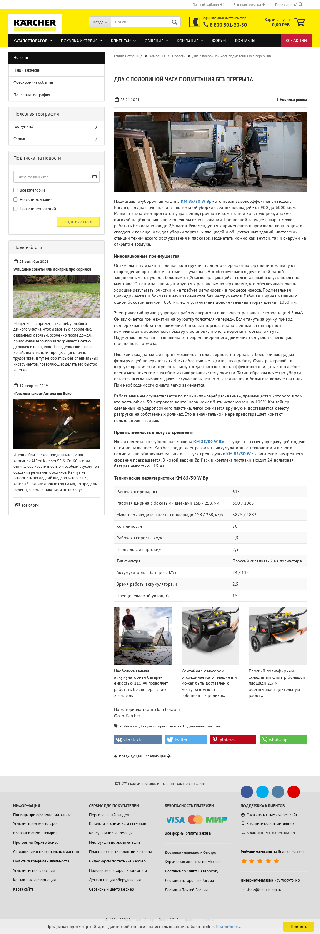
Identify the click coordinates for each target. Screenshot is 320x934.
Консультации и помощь (110, 833)
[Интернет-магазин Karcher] (35, 31)
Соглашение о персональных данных (46, 851)
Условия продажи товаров (35, 823)
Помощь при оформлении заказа (42, 814)
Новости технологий (37, 209)
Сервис (19, 139)
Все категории (32, 190)
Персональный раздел (109, 814)
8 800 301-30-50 (228, 25)
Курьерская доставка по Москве (193, 861)
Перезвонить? (286, 4)
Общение (154, 40)
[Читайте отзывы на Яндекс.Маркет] (261, 861)
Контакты (245, 40)
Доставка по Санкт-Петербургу (191, 871)
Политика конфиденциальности (41, 861)
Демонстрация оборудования (115, 879)
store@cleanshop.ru (264, 889)
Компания (187, 40)
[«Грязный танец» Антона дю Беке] (56, 424)
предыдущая (130, 756)
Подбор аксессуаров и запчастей (118, 870)
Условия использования (34, 870)
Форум (219, 40)
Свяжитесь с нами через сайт (272, 814)
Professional (129, 726)
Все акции (296, 40)
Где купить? (23, 126)
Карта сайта (23, 889)
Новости (20, 57)
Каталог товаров (30, 40)
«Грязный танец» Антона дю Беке (42, 393)
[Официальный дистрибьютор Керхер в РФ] (194, 21)
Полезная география (31, 94)
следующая (156, 756)
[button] (138, 739)
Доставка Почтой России (186, 889)
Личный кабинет (206, 4)
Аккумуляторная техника (161, 726)
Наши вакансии (26, 70)
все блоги (30, 505)
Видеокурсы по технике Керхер (117, 861)
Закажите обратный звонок (270, 823)
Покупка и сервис (79, 40)
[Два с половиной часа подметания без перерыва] (210, 152)
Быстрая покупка (247, 4)
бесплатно (271, 833)
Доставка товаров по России (189, 880)
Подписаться (78, 221)
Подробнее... (228, 926)
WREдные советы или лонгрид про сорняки (52, 269)
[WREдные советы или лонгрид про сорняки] (56, 296)
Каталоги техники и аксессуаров (117, 823)
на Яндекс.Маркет (272, 851)
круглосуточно (270, 880)
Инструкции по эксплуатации (114, 842)
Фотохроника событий (33, 82)
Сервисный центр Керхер (111, 889)
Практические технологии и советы (120, 851)
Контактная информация (34, 879)
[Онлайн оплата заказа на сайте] (196, 820)
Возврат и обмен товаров (35, 833)
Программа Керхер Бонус (35, 842)
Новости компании (35, 199)
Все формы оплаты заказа (188, 833)
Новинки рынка (293, 99)
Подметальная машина (202, 726)
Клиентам (121, 40)
